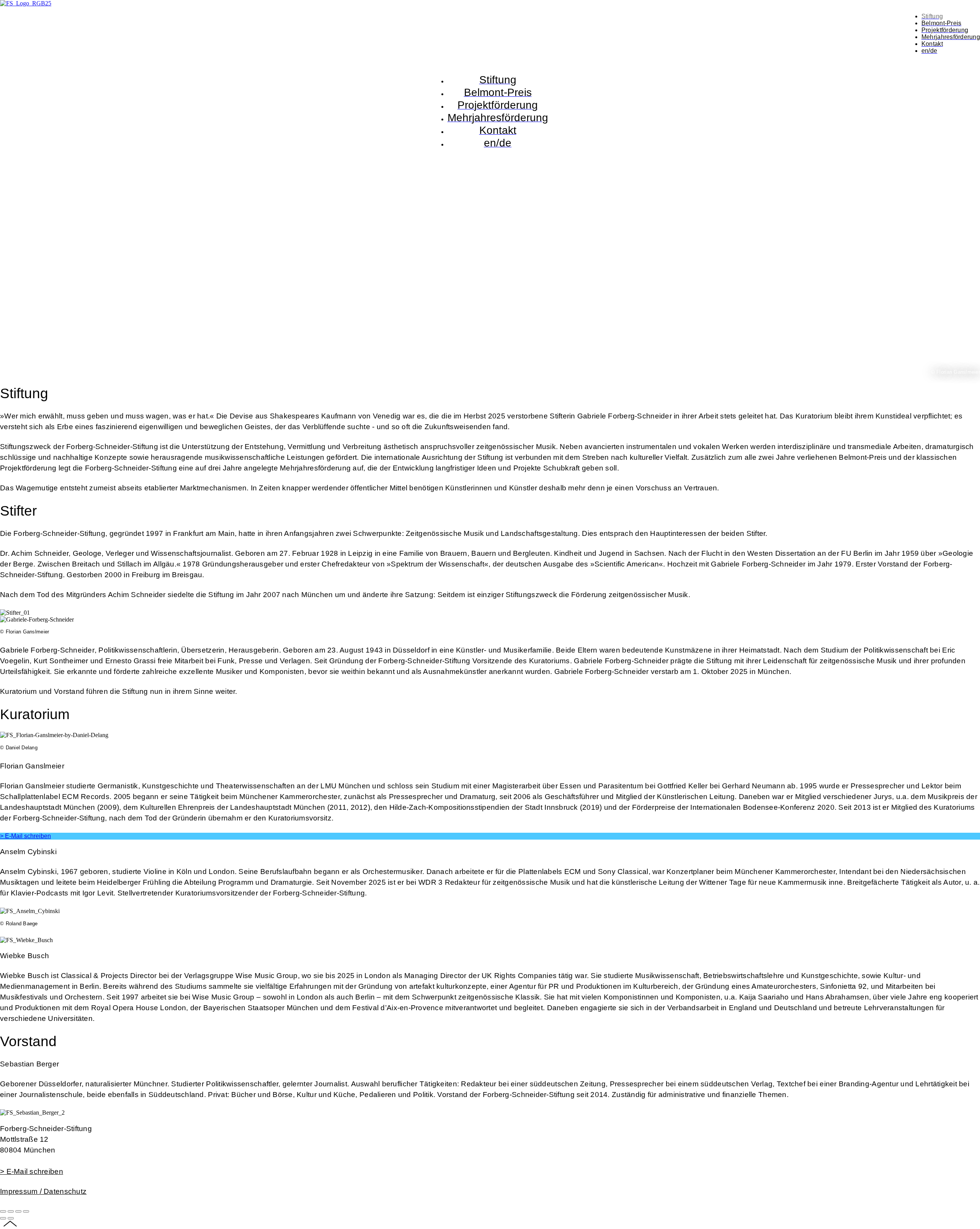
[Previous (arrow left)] (3, 1218)
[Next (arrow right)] (11, 1218)
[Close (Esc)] (3, 1211)
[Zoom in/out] (26, 1211)
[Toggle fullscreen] (18, 1211)
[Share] (11, 1211)
